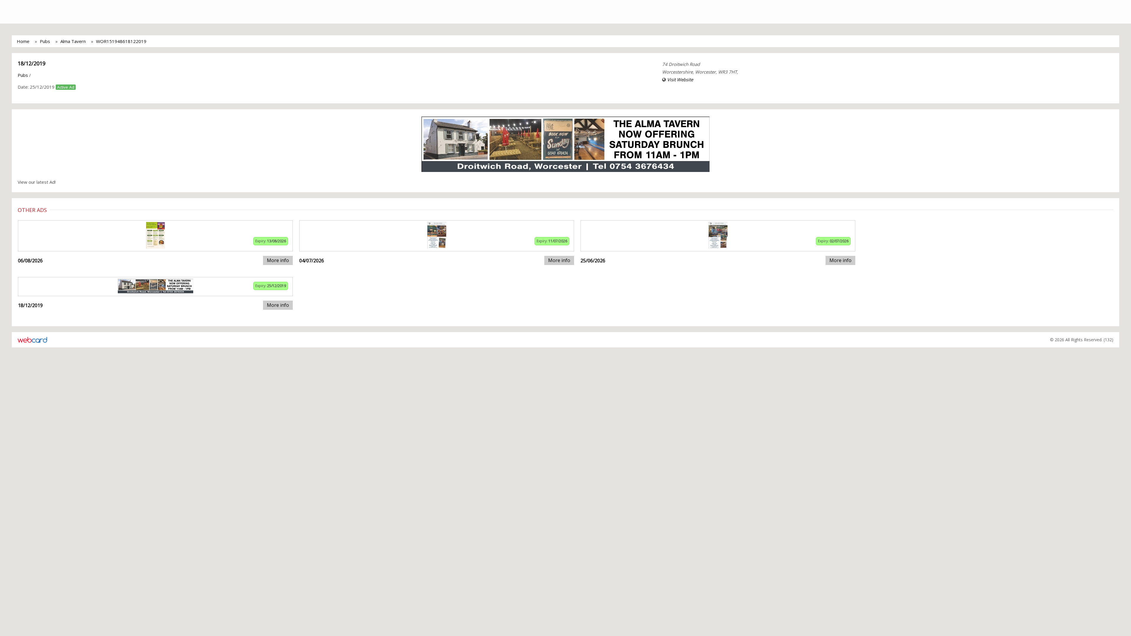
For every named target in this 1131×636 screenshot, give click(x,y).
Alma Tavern (73, 41)
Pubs (45, 41)
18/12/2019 (31, 63)
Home (23, 41)
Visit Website (680, 79)
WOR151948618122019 (121, 41)
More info (278, 260)
